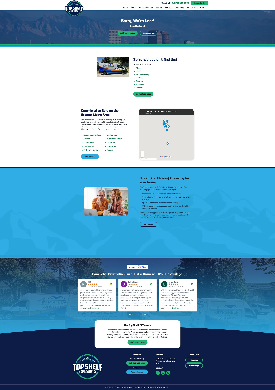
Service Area (192, 7)
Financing (194, 360)
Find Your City (90, 157)
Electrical (169, 7)
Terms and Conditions (154, 387)
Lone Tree (111, 146)
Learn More (148, 224)
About (125, 7)
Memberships (194, 366)
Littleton (111, 142)
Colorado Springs (91, 150)
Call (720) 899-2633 (127, 33)
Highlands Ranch (114, 139)
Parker (110, 150)
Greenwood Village (92, 135)
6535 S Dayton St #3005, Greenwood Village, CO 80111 (166, 361)
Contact (203, 7)
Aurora (87, 139)
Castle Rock (89, 142)
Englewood (112, 135)
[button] (130, 314)
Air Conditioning (146, 7)
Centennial (89, 146)
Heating (159, 7)
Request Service (199, 3)
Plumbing (180, 7)
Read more (94, 308)
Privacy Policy (166, 387)
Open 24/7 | (175, 3)
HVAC (133, 7)
